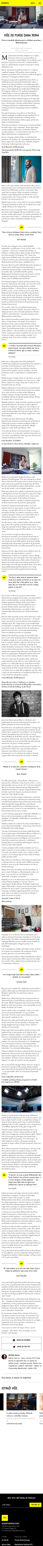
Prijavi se (35, 1505)
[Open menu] (40, 3)
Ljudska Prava (24, 50)
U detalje (17, 50)
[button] (5, 1518)
